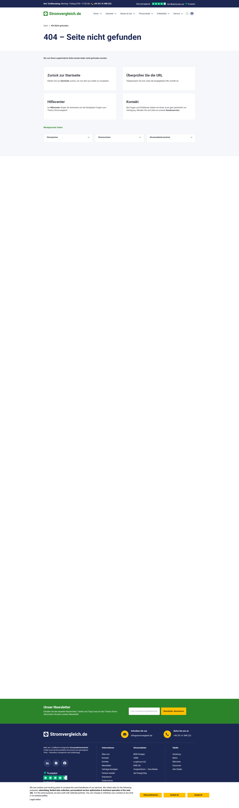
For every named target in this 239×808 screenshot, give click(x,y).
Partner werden (108, 773)
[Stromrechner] (119, 138)
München (177, 761)
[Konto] (192, 13)
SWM (135, 758)
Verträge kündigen (110, 769)
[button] (100, 13)
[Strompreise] (68, 138)
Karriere (105, 761)
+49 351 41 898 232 (182, 735)
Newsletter (106, 765)
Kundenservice (172, 110)
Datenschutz (107, 780)
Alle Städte (177, 769)
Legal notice (35, 799)
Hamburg (177, 754)
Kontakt (105, 758)
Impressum (107, 777)
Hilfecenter (55, 107)
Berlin (175, 758)
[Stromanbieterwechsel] (171, 138)
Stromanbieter (139, 748)
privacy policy (41, 795)
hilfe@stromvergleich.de (141, 735)
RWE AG (137, 765)
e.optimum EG (139, 762)
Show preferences (151, 795)
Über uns (106, 754)
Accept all (198, 795)
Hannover (177, 765)
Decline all (174, 795)
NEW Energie (139, 754)
